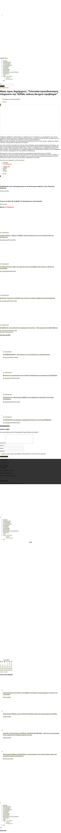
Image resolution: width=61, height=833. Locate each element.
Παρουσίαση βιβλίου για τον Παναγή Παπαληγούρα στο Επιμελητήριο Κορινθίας (30, 714)
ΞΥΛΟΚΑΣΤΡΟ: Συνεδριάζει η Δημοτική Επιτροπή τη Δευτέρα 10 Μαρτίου (27, 420)
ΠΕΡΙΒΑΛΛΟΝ (7, 62)
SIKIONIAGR (5, 240)
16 (9, 666)
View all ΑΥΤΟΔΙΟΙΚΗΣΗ (6, 332)
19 (2, 668)
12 (2, 666)
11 (0, 666)
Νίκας (4, 169)
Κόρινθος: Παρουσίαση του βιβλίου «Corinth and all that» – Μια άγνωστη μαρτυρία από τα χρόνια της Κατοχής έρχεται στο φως (31, 734)
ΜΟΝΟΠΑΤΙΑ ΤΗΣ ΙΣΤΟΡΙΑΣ (10, 72)
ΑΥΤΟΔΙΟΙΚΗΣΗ (7, 65)
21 (6, 668)
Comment (3, 443)
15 (7, 666)
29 (8, 670)
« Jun (1, 671)
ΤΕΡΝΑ (5, 171)
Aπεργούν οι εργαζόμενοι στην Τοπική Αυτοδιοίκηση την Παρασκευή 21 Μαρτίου (30, 375)
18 (0, 668)
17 (11, 666)
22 (8, 668)
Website (2, 451)
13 (4, 666)
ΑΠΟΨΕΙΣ (5, 68)
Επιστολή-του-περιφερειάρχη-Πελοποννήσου (12, 160)
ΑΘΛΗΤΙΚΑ (6, 73)
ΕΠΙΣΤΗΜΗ (6, 70)
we (4, 80)
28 (6, 670)
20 (4, 668)
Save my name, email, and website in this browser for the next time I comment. (24, 454)
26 (2, 670)
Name (2, 445)
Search (2, 86)
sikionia (7, 357)
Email (2, 448)
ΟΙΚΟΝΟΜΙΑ (6, 69)
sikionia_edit (8, 99)
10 (11, 665)
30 (9, 670)
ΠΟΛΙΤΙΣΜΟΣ (6, 63)
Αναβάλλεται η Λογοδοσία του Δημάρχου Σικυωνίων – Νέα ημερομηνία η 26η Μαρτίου (29, 328)
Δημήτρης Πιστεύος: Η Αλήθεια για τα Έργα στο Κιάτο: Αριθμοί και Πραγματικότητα (27, 298)
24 (11, 668)
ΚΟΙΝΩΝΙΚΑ (6, 66)
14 (6, 666)
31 (11, 670)
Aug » (6, 671)
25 (1, 670)
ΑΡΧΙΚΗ (5, 61)
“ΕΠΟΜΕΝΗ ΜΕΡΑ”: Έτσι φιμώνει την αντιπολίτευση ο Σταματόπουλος (26, 354)
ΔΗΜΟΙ (5, 168)
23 (9, 668)
